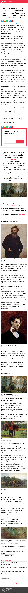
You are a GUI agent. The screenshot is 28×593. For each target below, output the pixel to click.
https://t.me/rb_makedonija (16, 205)
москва (11, 111)
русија (4, 111)
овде (8, 577)
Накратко (17, 118)
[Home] (2, 2)
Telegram (20, 23)
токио (11, 118)
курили (4, 118)
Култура (13, 159)
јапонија (19, 115)
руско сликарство (7, 555)
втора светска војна (8, 115)
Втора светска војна (8, 122)
